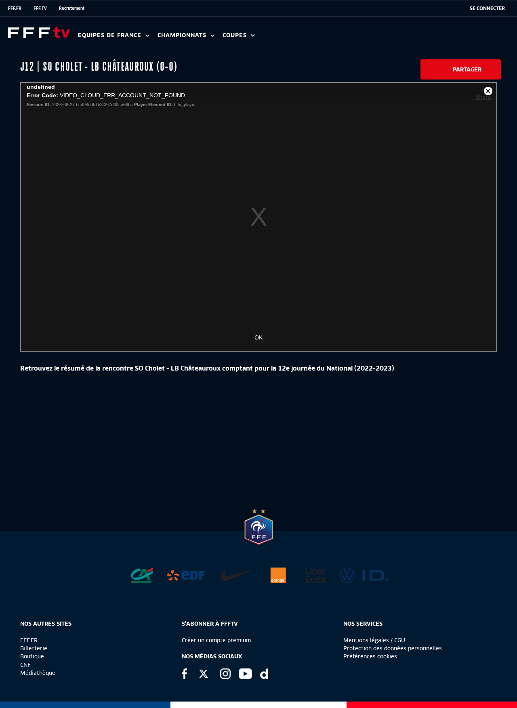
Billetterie (33, 648)
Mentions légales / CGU (374, 640)
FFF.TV (40, 8)
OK (258, 337)
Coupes (236, 35)
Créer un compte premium (216, 640)
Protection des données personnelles (392, 648)
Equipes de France (110, 35)
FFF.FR (14, 8)
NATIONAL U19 (286, 38)
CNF (25, 665)
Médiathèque (37, 673)
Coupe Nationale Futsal (352, 38)
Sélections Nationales (378, 38)
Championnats (183, 35)
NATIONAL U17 (339, 38)
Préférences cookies (370, 656)
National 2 (388, 38)
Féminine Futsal (303, 38)
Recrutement (71, 8)
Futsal (255, 38)
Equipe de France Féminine (156, 38)
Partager (467, 69)
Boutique (32, 656)
